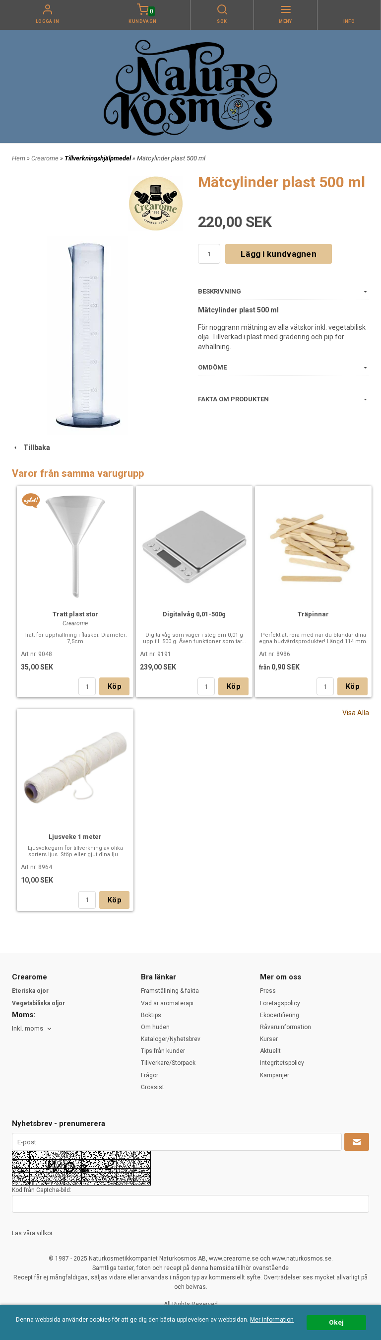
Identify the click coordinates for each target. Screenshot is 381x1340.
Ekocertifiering (279, 1015)
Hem (18, 158)
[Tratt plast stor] (31, 500)
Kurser (269, 1039)
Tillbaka (34, 447)
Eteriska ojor (30, 990)
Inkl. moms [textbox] (27, 1028)
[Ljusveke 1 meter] (75, 769)
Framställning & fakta (170, 990)
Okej (336, 1322)
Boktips (151, 1015)
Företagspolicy (280, 1003)
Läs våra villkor (32, 1233)
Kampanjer (274, 1075)
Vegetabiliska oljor (38, 1003)
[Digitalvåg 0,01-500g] (194, 546)
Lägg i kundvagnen (279, 254)
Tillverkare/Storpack (168, 1062)
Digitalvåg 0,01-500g (194, 614)
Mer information (272, 1319)
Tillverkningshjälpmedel (98, 158)
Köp (114, 686)
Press (268, 990)
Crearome (45, 158)
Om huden (155, 1027)
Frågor (149, 1075)
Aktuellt (270, 1050)
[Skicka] (356, 1142)
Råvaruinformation (285, 1027)
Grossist (152, 1087)
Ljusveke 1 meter (75, 836)
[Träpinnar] (313, 546)
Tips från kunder (163, 1050)
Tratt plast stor (75, 614)
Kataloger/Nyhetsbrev (170, 1039)
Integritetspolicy (282, 1062)
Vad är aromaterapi (167, 1003)
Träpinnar (313, 614)
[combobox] (32, 1029)
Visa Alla (355, 713)
